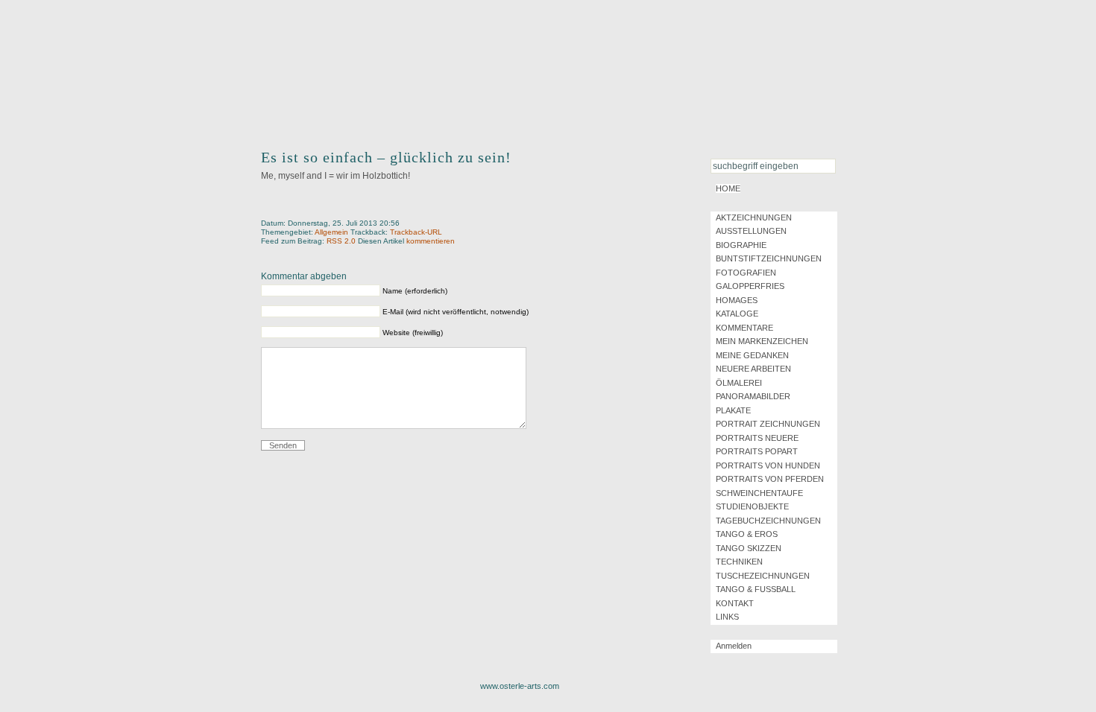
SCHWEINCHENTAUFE (759, 493)
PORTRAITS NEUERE (757, 437)
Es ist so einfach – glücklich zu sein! (386, 157)
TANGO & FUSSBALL (756, 589)
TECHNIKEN (739, 561)
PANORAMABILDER (753, 396)
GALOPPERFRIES (750, 286)
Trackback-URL (416, 232)
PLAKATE (733, 410)
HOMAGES (737, 300)
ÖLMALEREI (739, 382)
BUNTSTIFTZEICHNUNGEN (769, 258)
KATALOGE (737, 313)
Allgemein (331, 232)
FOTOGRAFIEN (746, 272)
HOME (728, 188)
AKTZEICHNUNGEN (754, 217)
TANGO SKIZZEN (748, 548)
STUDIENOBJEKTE (752, 506)
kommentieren (430, 241)
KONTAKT (735, 603)
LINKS (727, 616)
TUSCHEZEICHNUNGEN (763, 575)
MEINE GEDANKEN (752, 355)
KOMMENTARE (744, 327)
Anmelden (734, 645)
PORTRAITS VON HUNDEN (768, 465)
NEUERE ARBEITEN (753, 368)
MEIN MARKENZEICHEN (762, 341)
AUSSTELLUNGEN (751, 230)
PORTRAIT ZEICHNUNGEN (768, 423)
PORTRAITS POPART (757, 451)
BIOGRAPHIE (741, 245)
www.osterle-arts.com (519, 685)
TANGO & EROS (747, 534)
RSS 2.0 (342, 241)
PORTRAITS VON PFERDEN (770, 478)
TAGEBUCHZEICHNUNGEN (768, 520)
